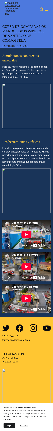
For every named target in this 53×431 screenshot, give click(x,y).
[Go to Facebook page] (19, 328)
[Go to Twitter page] (6, 328)
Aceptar (9, 425)
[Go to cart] (41, 9)
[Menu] (46, 9)
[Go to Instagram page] (33, 328)
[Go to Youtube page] (47, 328)
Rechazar (24, 425)
